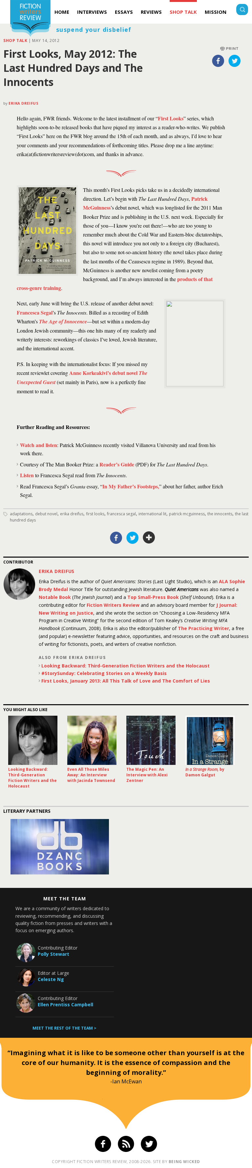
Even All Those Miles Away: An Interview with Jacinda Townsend (91, 775)
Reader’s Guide (116, 464)
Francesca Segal (34, 312)
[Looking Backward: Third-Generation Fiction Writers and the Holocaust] (32, 740)
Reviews (151, 12)
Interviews (92, 12)
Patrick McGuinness (187, 514)
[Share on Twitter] (234, 60)
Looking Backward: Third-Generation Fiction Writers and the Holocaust (125, 666)
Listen (27, 475)
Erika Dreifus (23, 103)
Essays (124, 12)
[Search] (242, 10)
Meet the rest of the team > (64, 1028)
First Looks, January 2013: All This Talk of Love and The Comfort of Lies (125, 681)
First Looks (170, 118)
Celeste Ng (51, 979)
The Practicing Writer (203, 628)
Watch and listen (38, 445)
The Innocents (219, 514)
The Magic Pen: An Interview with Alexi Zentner (147, 775)
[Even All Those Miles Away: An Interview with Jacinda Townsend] (91, 740)
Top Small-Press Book (153, 597)
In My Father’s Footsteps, (130, 486)
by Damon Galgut (204, 772)
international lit (152, 514)
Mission (215, 12)
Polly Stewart (53, 954)
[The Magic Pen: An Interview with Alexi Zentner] (151, 740)
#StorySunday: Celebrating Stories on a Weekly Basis (104, 673)
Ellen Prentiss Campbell (65, 1004)
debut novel (46, 514)
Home (61, 12)
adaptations (21, 514)
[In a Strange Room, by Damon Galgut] (210, 740)
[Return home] (30, 19)
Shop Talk (183, 12)
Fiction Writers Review (113, 605)
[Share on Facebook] (218, 60)
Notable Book (55, 597)
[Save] (149, 537)
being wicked (184, 1161)
